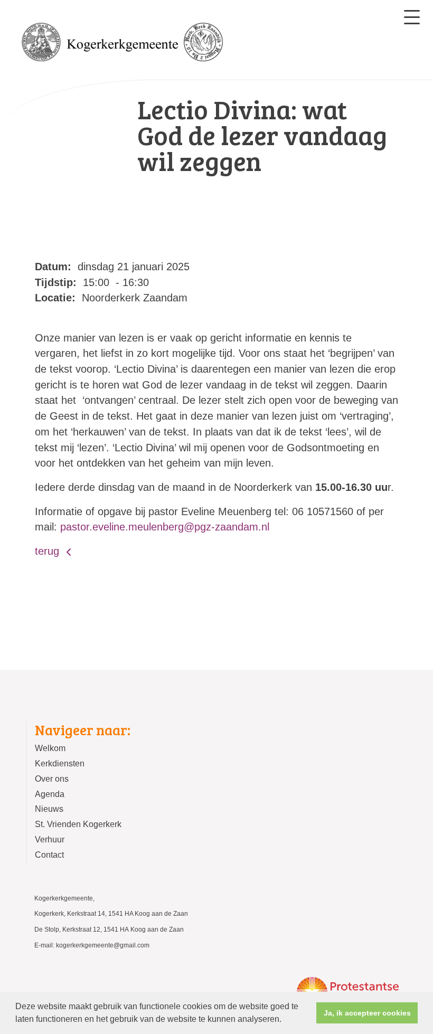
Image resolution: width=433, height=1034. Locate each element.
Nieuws (49, 808)
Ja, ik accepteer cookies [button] (367, 1013)
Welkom (50, 748)
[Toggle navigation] (412, 17)
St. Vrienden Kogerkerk (78, 824)
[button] (285, 1020)
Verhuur (49, 839)
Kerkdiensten (59, 763)
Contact (49, 854)
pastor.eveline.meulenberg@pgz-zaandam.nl (164, 527)
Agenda (49, 794)
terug (48, 551)
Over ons (52, 778)
